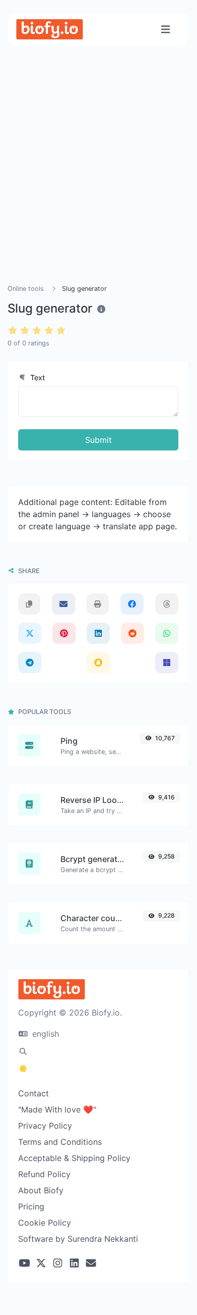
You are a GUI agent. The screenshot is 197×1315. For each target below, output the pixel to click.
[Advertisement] (98, 177)
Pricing (31, 1206)
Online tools (26, 288)
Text (36, 377)
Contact (33, 1093)
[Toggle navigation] (165, 29)
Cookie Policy (44, 1223)
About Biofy (40, 1190)
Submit (98, 440)
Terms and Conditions (60, 1142)
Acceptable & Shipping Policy (74, 1158)
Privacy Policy (45, 1126)
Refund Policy (44, 1174)
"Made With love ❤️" (57, 1109)
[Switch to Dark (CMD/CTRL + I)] (23, 1068)
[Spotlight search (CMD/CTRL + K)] (23, 1051)
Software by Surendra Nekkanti (78, 1239)
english (44, 1034)
